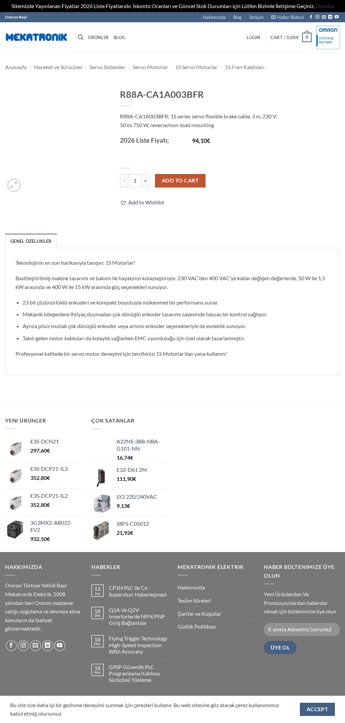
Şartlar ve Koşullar (199, 613)
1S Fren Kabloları (244, 67)
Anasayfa (16, 67)
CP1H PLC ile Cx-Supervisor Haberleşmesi (138, 590)
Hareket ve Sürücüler (58, 67)
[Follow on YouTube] (337, 17)
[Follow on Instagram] (317, 17)
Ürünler (98, 37)
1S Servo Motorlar (196, 67)
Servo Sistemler (107, 67)
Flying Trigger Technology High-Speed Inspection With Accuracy (138, 644)
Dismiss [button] (325, 6)
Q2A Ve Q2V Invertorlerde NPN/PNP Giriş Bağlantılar (137, 616)
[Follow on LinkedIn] (330, 17)
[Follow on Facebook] (311, 17)
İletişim (256, 17)
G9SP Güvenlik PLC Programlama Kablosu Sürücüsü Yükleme (134, 673)
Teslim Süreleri (194, 600)
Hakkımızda (214, 17)
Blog (237, 17)
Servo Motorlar (150, 67)
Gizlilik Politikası (197, 626)
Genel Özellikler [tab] (31, 241)
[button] (287, 17)
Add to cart (180, 180)
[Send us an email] (324, 17)
